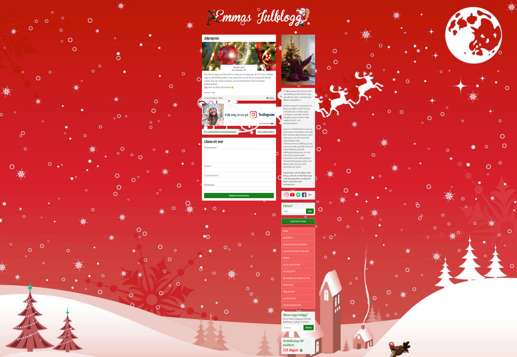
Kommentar (211, 147)
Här (206, 87)
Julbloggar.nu (292, 305)
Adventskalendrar (295, 244)
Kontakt (288, 237)
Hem (285, 231)
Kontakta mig (298, 221)
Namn (208, 166)
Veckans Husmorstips (296, 278)
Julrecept (289, 271)
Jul (213, 92)
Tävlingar (289, 291)
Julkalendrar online (296, 251)
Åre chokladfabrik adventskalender (220, 132)
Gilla (271, 98)
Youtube (288, 284)
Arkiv (286, 257)
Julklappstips (291, 264)
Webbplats (209, 185)
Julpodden (289, 298)
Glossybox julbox (266, 132)
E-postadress (212, 175)
